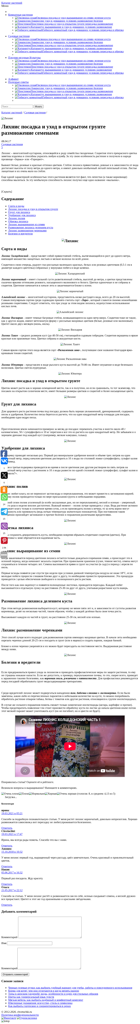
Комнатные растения (20, 14)
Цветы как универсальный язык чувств (31, 996)
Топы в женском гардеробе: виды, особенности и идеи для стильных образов (53, 993)
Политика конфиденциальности (20, 1014)
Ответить (6, 828)
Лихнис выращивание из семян (26, 224)
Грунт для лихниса (19, 212)
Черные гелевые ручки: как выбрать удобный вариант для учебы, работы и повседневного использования (70, 987)
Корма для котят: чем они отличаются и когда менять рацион (43, 990)
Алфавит (13, 79)
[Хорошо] (51, 793)
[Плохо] (24, 793)
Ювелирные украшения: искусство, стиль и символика (40, 1003)
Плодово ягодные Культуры (24, 57)
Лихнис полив (16, 218)
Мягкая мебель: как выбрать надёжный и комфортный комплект (45, 999)
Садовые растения (19, 36)
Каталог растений (11, 2)
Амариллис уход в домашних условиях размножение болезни (67, 20)
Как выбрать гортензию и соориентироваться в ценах (39, 1006)
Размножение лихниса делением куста (30, 227)
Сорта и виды (16, 206)
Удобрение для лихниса (22, 215)
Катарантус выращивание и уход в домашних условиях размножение (71, 27)
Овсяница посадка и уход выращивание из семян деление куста (73, 17)
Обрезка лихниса (18, 221)
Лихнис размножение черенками (27, 230)
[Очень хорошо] (66, 793)
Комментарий (9, 937)
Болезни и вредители (20, 233)
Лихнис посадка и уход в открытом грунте (33, 209)
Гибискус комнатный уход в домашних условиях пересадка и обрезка (83, 30)
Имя (3, 943)
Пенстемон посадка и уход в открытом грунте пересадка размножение (72, 23)
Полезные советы (18, 82)
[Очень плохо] (10, 793)
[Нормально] (37, 793)
